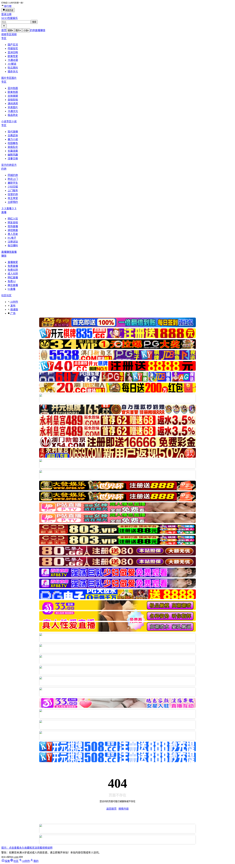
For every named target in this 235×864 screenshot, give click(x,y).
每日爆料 (13, 245)
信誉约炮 (13, 194)
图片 (18, 30)
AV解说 (12, 64)
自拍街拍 (13, 99)
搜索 (34, 22)
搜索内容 (123, 808)
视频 (10, 30)
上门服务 (13, 190)
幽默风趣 (13, 154)
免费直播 (13, 266)
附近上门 (13, 179)
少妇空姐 (13, 186)
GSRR (16, 857)
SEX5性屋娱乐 (9, 18)
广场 (13, 313)
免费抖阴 (13, 269)
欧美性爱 (13, 56)
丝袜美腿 (13, 96)
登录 (3, 14)
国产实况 (13, 44)
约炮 (32, 30)
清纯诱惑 (13, 103)
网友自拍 (13, 222)
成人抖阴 (13, 273)
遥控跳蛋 (13, 230)
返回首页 (111, 808)
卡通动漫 (13, 60)
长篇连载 (13, 151)
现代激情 (13, 131)
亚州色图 (13, 88)
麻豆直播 (13, 285)
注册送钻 (13, 241)
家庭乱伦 (13, 147)
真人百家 (13, 234)
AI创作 (14, 301)
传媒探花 (13, 48)
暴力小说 (13, 139)
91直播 (11, 289)
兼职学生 (13, 182)
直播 (37, 30)
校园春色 (13, 143)
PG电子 (12, 238)
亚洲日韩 (13, 52)
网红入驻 (13, 218)
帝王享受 (13, 198)
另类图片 (13, 107)
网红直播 (13, 277)
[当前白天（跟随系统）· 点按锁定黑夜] (4, 26)
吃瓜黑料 (13, 67)
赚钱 (42, 30)
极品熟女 (13, 115)
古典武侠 (13, 135)
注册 (9, 14)
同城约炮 (13, 175)
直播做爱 (13, 262)
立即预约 (13, 202)
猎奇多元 (13, 71)
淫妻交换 (13, 158)
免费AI (12, 281)
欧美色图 (13, 92)
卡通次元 (13, 111)
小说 (26, 30)
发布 (13, 305)
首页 (3, 30)
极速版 (14, 309)
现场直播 (13, 226)
